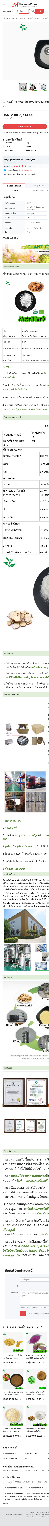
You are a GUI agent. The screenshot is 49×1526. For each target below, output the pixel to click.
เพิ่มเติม (6, 1503)
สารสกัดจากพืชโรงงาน (24, 1482)
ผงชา (27, 1458)
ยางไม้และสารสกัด (34, 18)
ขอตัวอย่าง (44, 133)
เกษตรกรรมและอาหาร (18, 18)
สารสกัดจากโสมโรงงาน (14, 1488)
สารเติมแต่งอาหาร (10, 1458)
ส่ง (23, 1313)
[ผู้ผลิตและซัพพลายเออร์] (24, 4)
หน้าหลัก (5, 18)
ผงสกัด (7, 1482)
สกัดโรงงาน (42, 1482)
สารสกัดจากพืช (8, 1454)
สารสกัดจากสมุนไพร (36, 1488)
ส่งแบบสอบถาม (25, 126)
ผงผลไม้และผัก (31, 1454)
